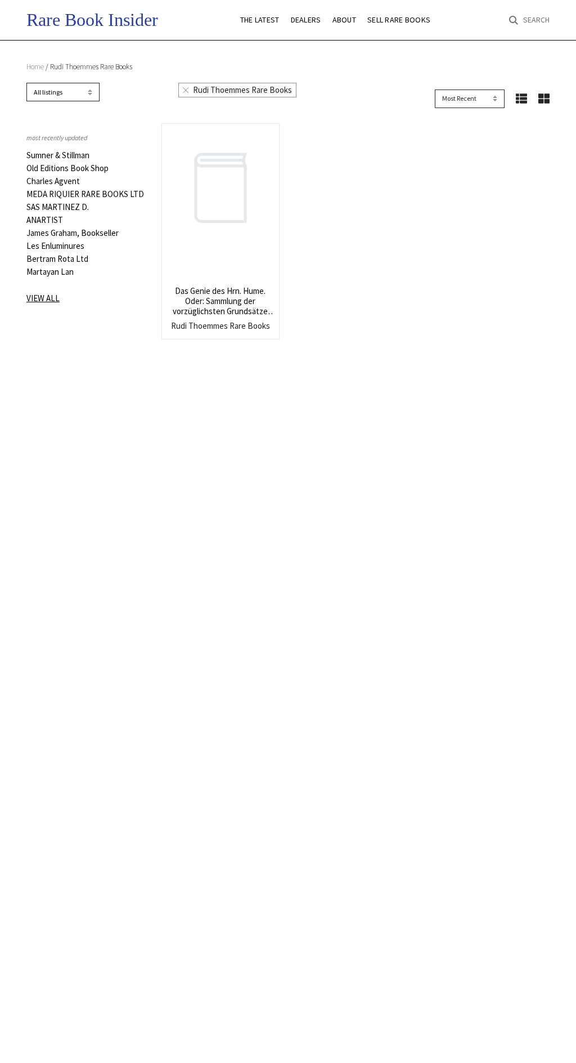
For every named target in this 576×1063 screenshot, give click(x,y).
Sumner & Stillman (57, 155)
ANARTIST (44, 220)
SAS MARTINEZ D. (57, 207)
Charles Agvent (53, 181)
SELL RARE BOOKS (398, 20)
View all (43, 298)
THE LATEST (260, 20)
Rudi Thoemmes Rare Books (242, 89)
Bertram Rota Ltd (57, 259)
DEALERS (306, 20)
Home (35, 67)
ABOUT (344, 20)
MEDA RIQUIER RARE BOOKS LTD (85, 194)
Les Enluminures (55, 246)
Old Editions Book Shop (67, 168)
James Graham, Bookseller (72, 233)
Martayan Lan (50, 272)
